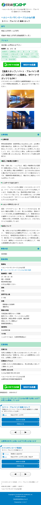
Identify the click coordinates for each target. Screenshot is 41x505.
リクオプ (24, 502)
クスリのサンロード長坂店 (12, 448)
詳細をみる (20, 424)
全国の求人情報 (5, 486)
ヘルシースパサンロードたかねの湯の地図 (17, 270)
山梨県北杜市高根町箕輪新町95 (12, 379)
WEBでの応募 (20, 420)
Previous (15, 432)
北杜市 (20, 486)
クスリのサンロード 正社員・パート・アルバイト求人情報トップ (19, 482)
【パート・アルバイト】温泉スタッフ (16, 407)
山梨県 (14, 486)
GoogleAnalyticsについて (20, 499)
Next (25, 432)
